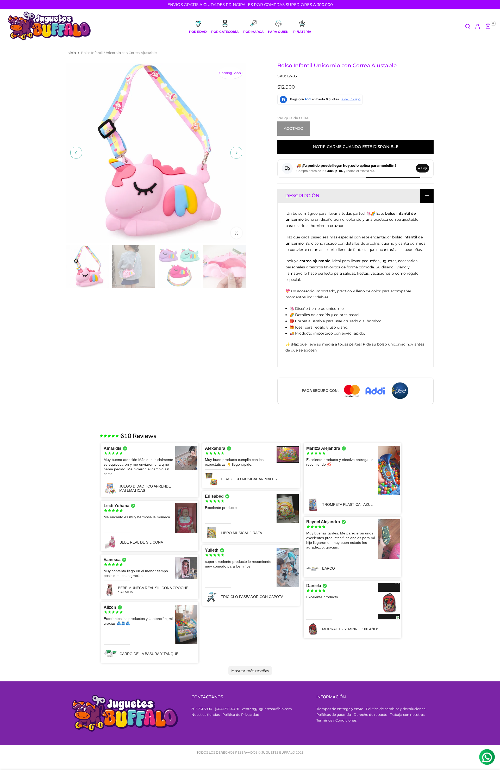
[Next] (236, 153)
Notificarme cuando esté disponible (355, 146)
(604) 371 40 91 (227, 709)
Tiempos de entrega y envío (339, 709)
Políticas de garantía (333, 714)
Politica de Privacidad (240, 714)
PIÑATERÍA (302, 32)
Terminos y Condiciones (336, 720)
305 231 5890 (201, 709)
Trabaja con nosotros (407, 714)
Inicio (71, 53)
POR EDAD (198, 32)
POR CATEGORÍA (225, 32)
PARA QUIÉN (278, 32)
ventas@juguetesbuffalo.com (267, 709)
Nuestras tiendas (205, 714)
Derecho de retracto (370, 714)
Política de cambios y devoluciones (395, 709)
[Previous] (76, 153)
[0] (488, 26)
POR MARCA (253, 32)
